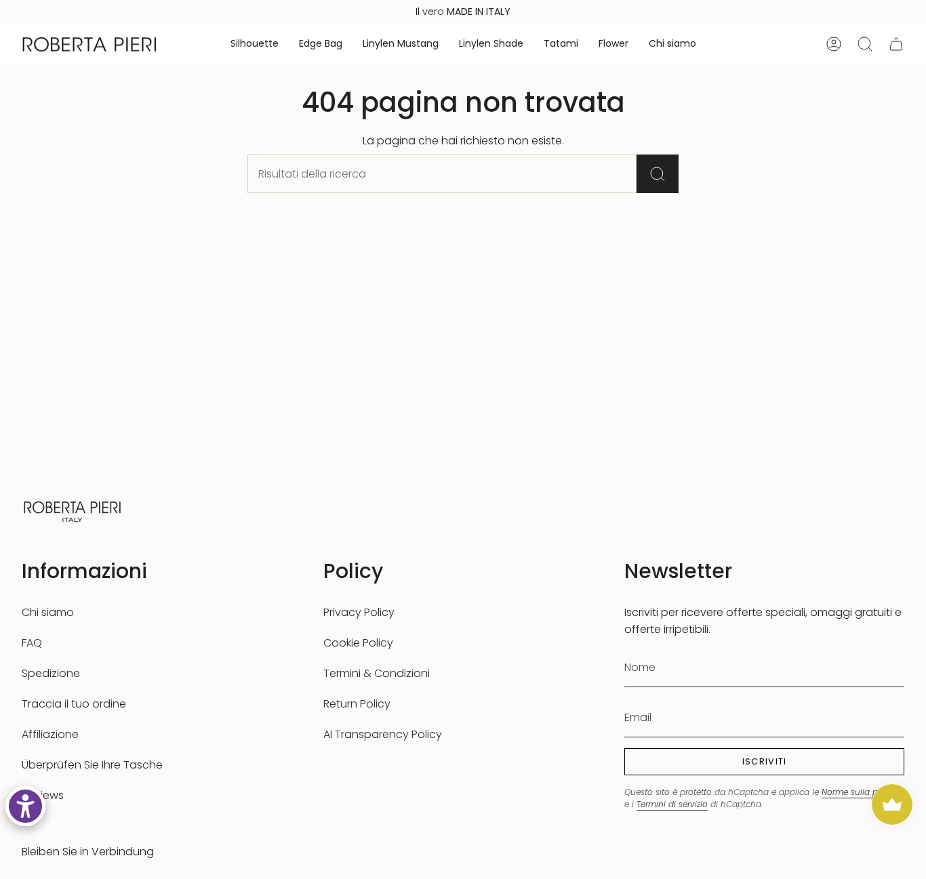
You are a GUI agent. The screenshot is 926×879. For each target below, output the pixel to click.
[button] (254, 44)
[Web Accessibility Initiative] (25, 806)
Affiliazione (50, 734)
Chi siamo (48, 612)
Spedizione (51, 673)
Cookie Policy (358, 643)
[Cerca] (658, 174)
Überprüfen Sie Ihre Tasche (92, 765)
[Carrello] (896, 44)
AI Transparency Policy (382, 734)
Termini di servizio (672, 804)
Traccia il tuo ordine (74, 704)
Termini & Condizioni (376, 673)
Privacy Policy (359, 612)
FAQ (32, 643)
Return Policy (356, 704)
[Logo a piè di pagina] (72, 510)
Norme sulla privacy (862, 792)
